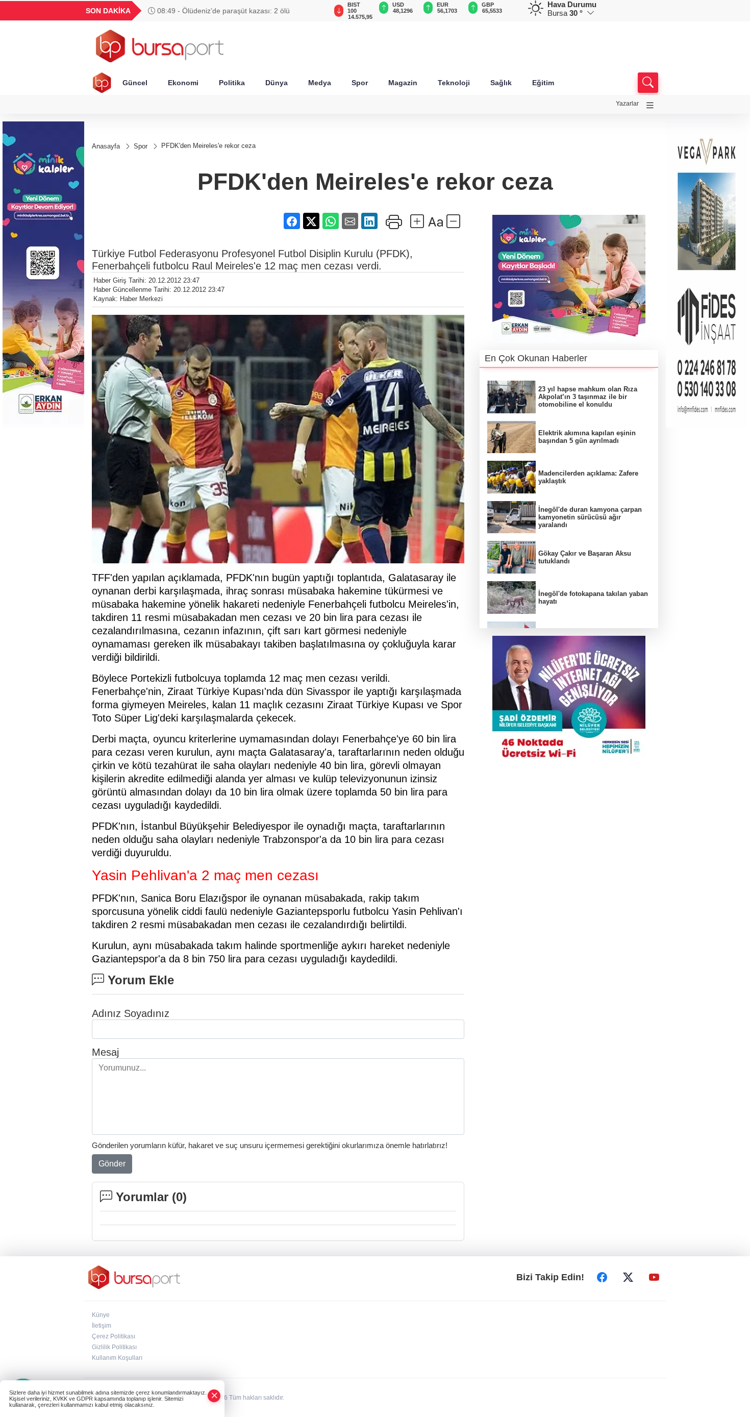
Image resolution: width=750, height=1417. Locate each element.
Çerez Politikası (113, 1336)
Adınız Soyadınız (130, 1013)
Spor (360, 83)
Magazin (402, 83)
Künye (101, 1315)
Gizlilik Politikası (114, 1347)
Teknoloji (454, 83)
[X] (628, 1277)
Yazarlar (627, 103)
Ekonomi (183, 83)
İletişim (101, 1325)
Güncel (134, 83)
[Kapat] (214, 1396)
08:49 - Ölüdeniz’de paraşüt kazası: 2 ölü (222, 11)
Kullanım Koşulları (117, 1357)
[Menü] (650, 105)
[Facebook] (602, 1277)
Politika (232, 83)
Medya (319, 83)
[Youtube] (654, 1277)
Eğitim (543, 83)
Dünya (276, 83)
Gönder (112, 1163)
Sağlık (501, 83)
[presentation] (314, 11)
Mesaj (105, 1052)
